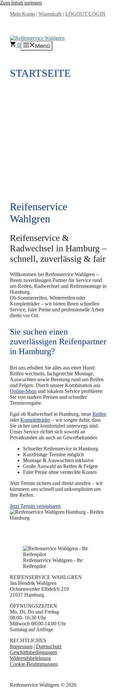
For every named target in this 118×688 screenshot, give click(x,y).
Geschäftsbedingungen (33, 652)
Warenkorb (50, 14)
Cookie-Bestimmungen (34, 664)
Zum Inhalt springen (21, 3)
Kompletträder (35, 420)
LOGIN (97, 14)
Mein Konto (22, 14)
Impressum (21, 646)
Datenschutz (49, 646)
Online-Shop (23, 391)
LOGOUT (76, 14)
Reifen (99, 414)
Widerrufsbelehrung (30, 658)
